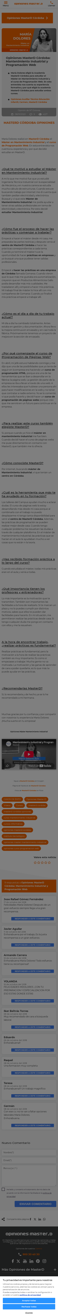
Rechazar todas (29, 1307)
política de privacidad (30, 1295)
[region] (29, 1296)
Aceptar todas (29, 1300)
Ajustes (29, 1313)
